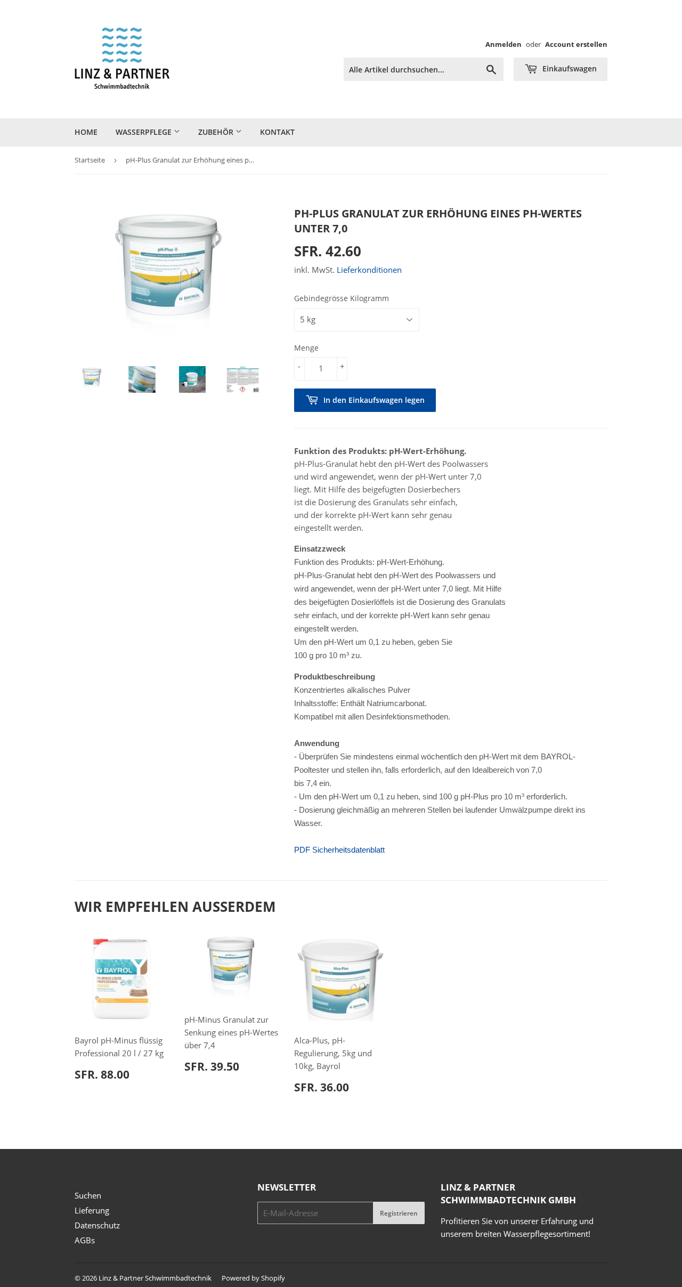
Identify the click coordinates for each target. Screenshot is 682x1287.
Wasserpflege (145, 132)
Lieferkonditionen (369, 269)
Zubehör (217, 132)
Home (86, 132)
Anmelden (503, 44)
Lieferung (92, 1210)
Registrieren (399, 1213)
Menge (306, 348)
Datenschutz (97, 1225)
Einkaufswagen (568, 68)
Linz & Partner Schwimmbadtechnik (155, 1278)
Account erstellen (576, 44)
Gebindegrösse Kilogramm (341, 298)
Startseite (90, 160)
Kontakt (277, 132)
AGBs (85, 1240)
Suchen (88, 1195)
